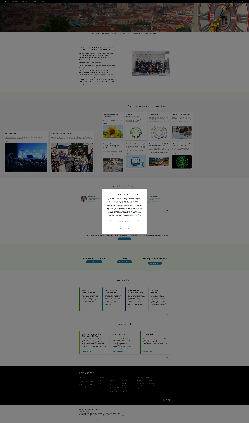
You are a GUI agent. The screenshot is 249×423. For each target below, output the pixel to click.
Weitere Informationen (135, 215)
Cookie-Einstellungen (124, 228)
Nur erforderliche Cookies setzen (124, 225)
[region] (124, 211)
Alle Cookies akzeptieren (124, 221)
